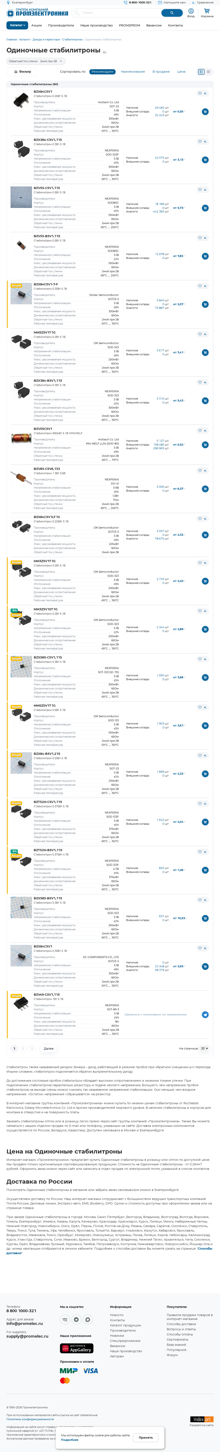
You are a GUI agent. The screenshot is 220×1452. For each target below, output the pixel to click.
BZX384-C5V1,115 (48, 140)
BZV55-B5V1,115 (47, 236)
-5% (14, 610)
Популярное (176, 1350)
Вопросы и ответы (181, 1329)
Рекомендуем (102, 71)
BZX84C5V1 (43, 91)
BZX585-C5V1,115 (48, 657)
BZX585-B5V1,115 (48, 898)
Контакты (117, 1320)
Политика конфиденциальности (30, 1419)
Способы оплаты (180, 1334)
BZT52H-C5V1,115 (48, 802)
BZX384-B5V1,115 (48, 380)
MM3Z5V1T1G (45, 561)
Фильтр (25, 71)
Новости (117, 1315)
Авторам (117, 1356)
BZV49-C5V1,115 (47, 994)
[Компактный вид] (201, 72)
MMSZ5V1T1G (45, 705)
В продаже (161, 71)
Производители (123, 1330)
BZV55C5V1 (43, 429)
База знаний (176, 1344)
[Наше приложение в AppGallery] (83, 1348)
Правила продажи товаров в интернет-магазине (190, 1317)
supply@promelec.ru (27, 1336)
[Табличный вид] (208, 71)
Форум (172, 1355)
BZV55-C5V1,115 (47, 188)
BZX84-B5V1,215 (47, 753)
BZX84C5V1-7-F (46, 284)
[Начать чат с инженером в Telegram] (205, 1014)
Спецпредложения (125, 1341)
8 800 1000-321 (21, 1311)
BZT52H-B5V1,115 (48, 850)
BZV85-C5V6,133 (47, 469)
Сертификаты (177, 1339)
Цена (181, 71)
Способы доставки (181, 1324)
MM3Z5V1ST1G (46, 609)
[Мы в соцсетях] (65, 1319)
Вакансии (117, 1346)
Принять (146, 1437)
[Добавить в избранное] (200, 93)
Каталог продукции (125, 1325)
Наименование (133, 71)
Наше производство (126, 1351)
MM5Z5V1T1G (45, 332)
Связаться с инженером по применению (155, 1014)
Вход (191, 16)
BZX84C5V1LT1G (47, 517)
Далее (49, 1049)
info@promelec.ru (24, 1324)
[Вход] (191, 11)
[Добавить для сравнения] (205, 93)
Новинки (117, 1335)
